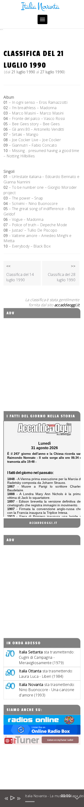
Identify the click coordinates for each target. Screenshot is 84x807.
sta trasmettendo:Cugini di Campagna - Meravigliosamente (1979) (46, 657)
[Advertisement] (42, 360)
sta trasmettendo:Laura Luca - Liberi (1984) (46, 673)
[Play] (12, 798)
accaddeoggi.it (43, 523)
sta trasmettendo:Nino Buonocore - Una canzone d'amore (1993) (47, 690)
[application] (38, 799)
